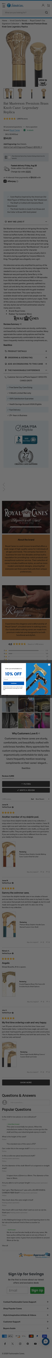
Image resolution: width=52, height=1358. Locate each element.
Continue (13, 683)
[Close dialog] (49, 664)
